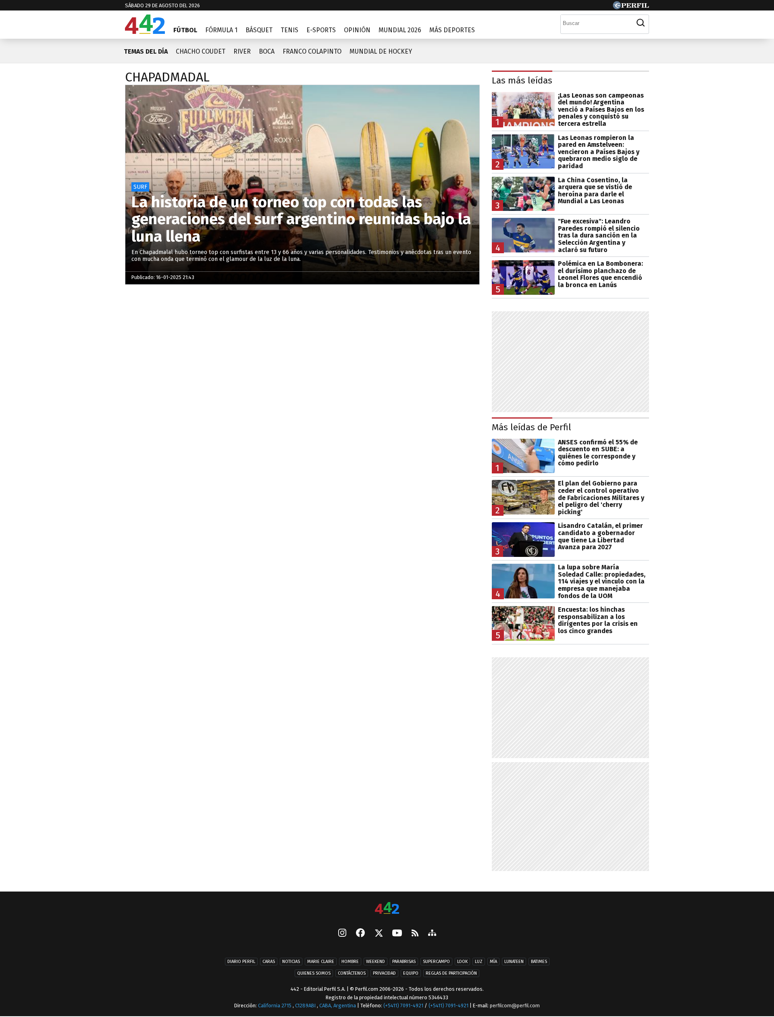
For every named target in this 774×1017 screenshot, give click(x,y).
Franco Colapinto (312, 51)
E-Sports (321, 30)
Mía (493, 961)
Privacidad (384, 973)
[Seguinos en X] (379, 933)
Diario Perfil (241, 961)
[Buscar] (641, 23)
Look (462, 961)
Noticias (291, 961)
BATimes (539, 961)
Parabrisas (404, 961)
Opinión (357, 30)
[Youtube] (397, 933)
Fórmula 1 (221, 30)
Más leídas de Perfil (531, 427)
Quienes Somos (314, 973)
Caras (268, 961)
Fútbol (185, 30)
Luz (479, 961)
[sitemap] (432, 933)
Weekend (375, 961)
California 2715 (275, 1005)
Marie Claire (320, 961)
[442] (387, 908)
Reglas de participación (451, 973)
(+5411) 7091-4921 (403, 1005)
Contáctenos (352, 973)
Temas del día (146, 51)
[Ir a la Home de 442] (145, 31)
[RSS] (415, 933)
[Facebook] (360, 933)
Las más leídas (522, 80)
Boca (267, 51)
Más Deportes (452, 30)
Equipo (410, 973)
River (242, 51)
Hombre (350, 961)
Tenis (289, 30)
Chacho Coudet (200, 51)
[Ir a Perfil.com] (631, 7)
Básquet (259, 30)
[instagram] (342, 933)
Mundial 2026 (400, 30)
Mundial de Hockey (381, 51)
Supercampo (436, 961)
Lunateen (514, 961)
